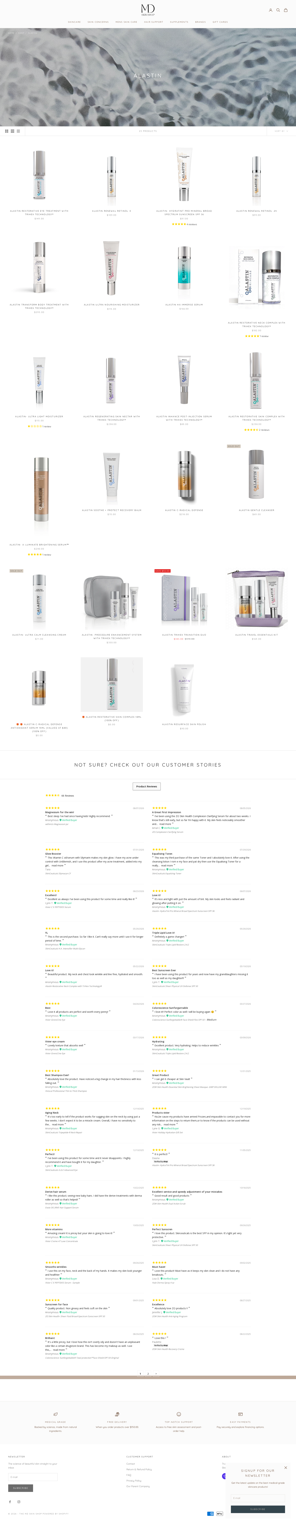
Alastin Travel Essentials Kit (256, 635)
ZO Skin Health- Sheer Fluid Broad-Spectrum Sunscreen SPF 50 (75, 1316)
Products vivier (161, 1112)
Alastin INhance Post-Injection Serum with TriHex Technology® (184, 418)
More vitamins (54, 1229)
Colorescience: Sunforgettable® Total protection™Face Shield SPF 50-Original (82, 1357)
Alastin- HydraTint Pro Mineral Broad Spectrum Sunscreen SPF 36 (184, 213)
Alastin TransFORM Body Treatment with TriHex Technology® (39, 306)
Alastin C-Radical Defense (184, 510)
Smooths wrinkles (55, 1266)
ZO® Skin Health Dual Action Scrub (168, 1203)
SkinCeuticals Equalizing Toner (166, 873)
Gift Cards (220, 22)
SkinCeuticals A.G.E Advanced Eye (61, 1170)
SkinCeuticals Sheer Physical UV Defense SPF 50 (175, 986)
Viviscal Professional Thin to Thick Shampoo (66, 1091)
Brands (200, 22)
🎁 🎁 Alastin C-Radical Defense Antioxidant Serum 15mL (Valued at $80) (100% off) (39, 728)
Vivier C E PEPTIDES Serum (58, 907)
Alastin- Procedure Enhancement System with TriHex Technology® (112, 637)
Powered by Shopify (56, 1514)
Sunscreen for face (56, 1304)
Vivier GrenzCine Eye (55, 1019)
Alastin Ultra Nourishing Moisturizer (112, 304)
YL (46, 932)
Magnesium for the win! (59, 812)
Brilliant (50, 1338)
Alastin (32, 33)
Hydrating (158, 1041)
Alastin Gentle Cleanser (257, 510)
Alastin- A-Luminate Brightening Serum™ (39, 544)
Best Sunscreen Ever (164, 970)
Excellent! (51, 895)
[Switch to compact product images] (18, 131)
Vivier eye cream (55, 1041)
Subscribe (257, 1509)
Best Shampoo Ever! (57, 1075)
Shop (21, 33)
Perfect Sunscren (162, 1229)
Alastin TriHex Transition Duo (184, 635)
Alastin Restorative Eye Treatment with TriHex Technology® (39, 213)
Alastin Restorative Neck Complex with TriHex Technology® (256, 324)
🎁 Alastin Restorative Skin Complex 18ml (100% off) (111, 719)
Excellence (158, 1304)
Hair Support (153, 22)
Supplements (179, 22)
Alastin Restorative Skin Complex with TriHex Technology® (257, 418)
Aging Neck (52, 1112)
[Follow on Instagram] (19, 1502)
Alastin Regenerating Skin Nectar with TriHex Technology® (111, 418)
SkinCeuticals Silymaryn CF (58, 873)
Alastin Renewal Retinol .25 (256, 211)
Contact (130, 1463)
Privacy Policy (133, 1480)
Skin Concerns (98, 22)
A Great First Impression (166, 812)
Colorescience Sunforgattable (170, 1007)
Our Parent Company (138, 1486)
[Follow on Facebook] (10, 1502)
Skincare (74, 22)
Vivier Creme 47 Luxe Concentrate (61, 1241)
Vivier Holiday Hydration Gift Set (167, 1132)
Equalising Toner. (162, 853)
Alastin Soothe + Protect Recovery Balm (111, 510)
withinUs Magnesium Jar (56, 824)
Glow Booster (53, 853)
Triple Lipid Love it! (163, 932)
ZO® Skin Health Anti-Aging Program (169, 1316)
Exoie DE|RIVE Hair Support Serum (61, 1207)
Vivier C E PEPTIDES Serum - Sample (62, 1282)
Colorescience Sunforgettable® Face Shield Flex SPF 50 (178, 1019)
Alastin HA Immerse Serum (184, 304)
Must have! (158, 1266)
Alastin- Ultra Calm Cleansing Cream (39, 635)
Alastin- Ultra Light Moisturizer (39, 416)
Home (11, 33)
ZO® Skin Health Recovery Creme (168, 1349)
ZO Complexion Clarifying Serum (167, 832)
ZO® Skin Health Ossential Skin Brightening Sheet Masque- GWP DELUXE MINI (189, 1087)
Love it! (156, 895)
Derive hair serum (55, 1191)
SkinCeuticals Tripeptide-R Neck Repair (63, 1132)
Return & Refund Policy (139, 1469)
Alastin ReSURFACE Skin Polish (184, 724)
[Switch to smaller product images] (12, 131)
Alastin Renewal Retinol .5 (111, 211)
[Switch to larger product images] (6, 131)
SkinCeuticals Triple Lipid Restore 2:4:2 (170, 944)
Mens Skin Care (126, 22)
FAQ (128, 1475)
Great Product (160, 1075)
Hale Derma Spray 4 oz (163, 1282)
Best (48, 1007)
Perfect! (50, 1154)
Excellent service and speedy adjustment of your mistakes (187, 1191)
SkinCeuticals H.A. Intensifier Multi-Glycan (65, 948)
